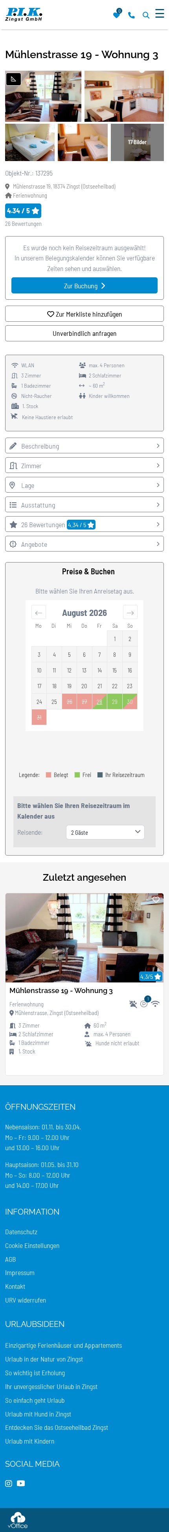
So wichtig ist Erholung (35, 1372)
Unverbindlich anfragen (85, 333)
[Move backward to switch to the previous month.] (38, 612)
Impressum (20, 1272)
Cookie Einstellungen (32, 1245)
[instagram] (8, 1483)
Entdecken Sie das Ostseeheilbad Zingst (56, 1427)
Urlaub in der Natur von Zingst (44, 1358)
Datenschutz (21, 1231)
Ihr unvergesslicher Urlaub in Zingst (51, 1386)
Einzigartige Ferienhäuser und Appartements (63, 1345)
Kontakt (15, 1286)
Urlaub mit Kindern (29, 1441)
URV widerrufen (25, 1300)
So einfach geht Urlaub (34, 1400)
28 (99, 701)
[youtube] (21, 1483)
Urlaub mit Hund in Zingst (38, 1413)
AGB (10, 1259)
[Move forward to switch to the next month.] (130, 612)
